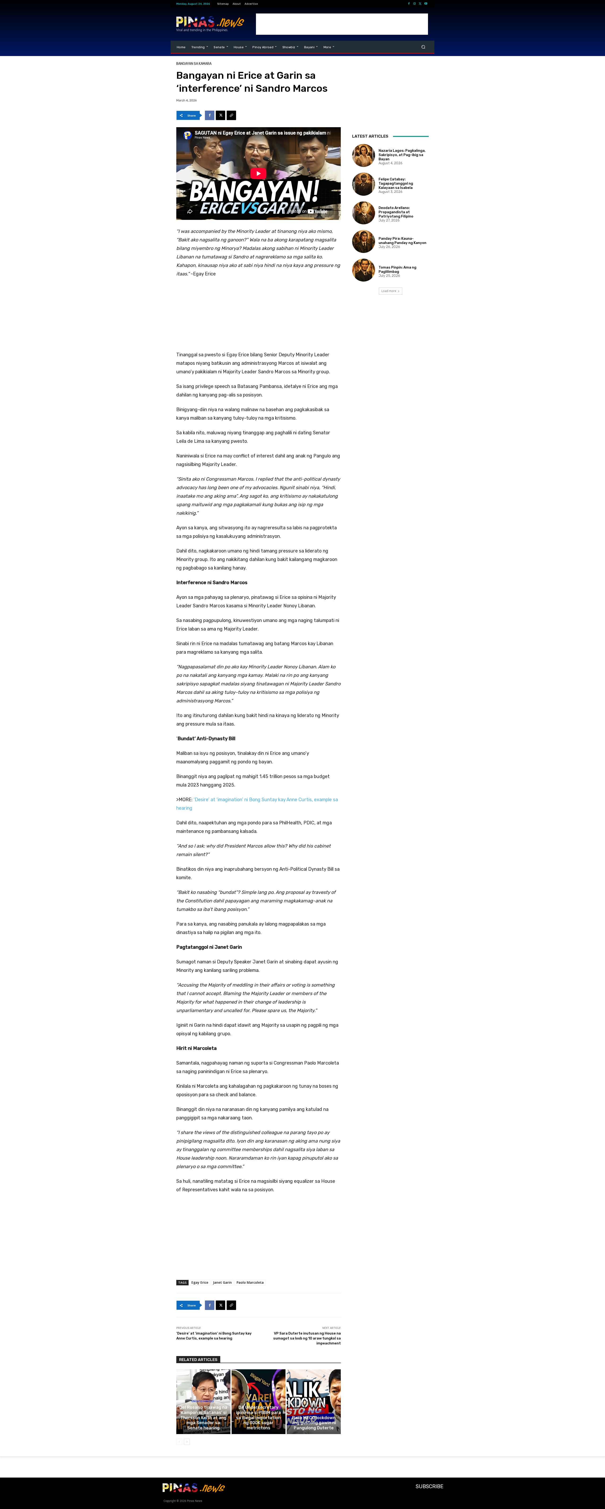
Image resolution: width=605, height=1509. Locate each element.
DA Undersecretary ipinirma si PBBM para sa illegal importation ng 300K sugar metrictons (258, 1417)
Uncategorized (202, 1401)
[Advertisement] (342, 24)
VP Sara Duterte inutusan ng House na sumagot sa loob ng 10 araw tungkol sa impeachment (307, 1338)
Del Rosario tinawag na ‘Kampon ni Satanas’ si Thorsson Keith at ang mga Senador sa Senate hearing (203, 1417)
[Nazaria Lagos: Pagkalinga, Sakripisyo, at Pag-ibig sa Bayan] (363, 155)
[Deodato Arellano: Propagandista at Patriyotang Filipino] (363, 212)
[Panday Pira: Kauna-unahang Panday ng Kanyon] (363, 241)
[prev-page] (179, 1442)
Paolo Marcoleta (250, 1282)
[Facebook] (409, 4)
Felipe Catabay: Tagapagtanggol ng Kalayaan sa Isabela (396, 183)
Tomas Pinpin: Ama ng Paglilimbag (397, 269)
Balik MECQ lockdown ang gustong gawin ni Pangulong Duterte (314, 1423)
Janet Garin (222, 1282)
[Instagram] (414, 4)
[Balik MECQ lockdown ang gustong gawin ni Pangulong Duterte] (314, 1401)
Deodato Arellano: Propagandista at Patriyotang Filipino (396, 212)
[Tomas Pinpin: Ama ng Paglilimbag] (363, 270)
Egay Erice (199, 1282)
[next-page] (187, 1442)
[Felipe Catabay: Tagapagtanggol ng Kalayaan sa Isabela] (363, 184)
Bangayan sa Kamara (194, 63)
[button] (423, 46)
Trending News (258, 1401)
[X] (420, 4)
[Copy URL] (231, 115)
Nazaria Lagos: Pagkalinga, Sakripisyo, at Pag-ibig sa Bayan (402, 154)
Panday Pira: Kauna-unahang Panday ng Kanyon (402, 240)
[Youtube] (426, 4)
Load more (388, 291)
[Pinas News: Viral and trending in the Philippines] (210, 24)
